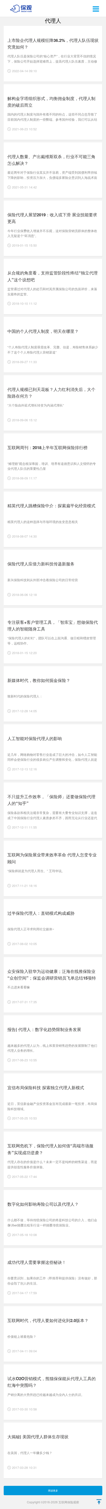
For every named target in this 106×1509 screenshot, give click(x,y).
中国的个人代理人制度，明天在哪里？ (43, 331)
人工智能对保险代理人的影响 (34, 738)
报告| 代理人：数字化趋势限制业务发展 (44, 1029)
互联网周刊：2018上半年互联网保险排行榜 (47, 447)
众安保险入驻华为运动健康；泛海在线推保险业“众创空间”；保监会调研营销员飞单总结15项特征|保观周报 (51, 977)
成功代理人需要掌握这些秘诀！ (36, 1262)
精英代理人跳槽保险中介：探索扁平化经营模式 (51, 506)
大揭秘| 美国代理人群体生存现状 (38, 1437)
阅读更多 (53, 1490)
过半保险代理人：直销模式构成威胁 (40, 913)
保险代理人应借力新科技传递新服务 (40, 564)
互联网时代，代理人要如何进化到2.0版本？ (47, 1320)
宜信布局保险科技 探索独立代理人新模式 (45, 1087)
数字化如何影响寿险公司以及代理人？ (43, 1204)
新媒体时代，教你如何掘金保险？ (38, 680)
